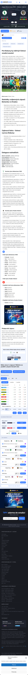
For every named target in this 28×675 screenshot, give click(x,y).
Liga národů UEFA (5, 569)
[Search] (17, 2)
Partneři (14, 654)
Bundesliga (4, 573)
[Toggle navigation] (25, 2)
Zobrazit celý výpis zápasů (14, 485)
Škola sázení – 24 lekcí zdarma (8, 608)
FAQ (11, 654)
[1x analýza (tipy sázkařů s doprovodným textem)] (25, 443)
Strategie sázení (5, 609)
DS (16, 378)
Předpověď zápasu (6, 46)
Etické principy (12, 653)
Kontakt (8, 654)
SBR (12, 378)
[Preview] (22, 461)
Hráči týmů (13, 43)
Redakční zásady (19, 653)
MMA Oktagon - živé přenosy (8, 598)
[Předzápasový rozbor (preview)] (22, 462)
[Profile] (19, 2)
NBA (2, 548)
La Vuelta (4, 552)
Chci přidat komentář (6, 371)
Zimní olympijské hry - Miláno (8, 588)
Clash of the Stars (5, 559)
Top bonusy (4, 618)
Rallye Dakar (4, 557)
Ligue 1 (3, 578)
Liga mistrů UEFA (5, 570)
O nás (3, 653)
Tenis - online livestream (7, 596)
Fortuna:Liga (4, 580)
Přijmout (14, 664)
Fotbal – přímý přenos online (7, 590)
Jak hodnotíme (4, 654)
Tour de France (5, 551)
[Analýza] (25, 443)
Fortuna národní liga (6, 581)
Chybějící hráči (20, 43)
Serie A (3, 577)
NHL (2, 537)
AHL (2, 538)
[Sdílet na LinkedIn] (25, 38)
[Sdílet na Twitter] (23, 38)
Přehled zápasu (5, 31)
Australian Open (5, 541)
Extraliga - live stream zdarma (8, 593)
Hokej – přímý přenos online (7, 591)
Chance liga (14, 24)
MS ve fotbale (4, 564)
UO (8, 378)
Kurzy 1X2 (4, 378)
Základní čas (4, 382)
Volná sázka (5, 621)
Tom (5, 35)
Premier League (5, 572)
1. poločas (12, 382)
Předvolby (14, 672)
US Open (3, 546)
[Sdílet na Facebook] (22, 38)
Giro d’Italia (4, 554)
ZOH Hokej (4, 534)
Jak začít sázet (5, 606)
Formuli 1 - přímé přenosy (7, 599)
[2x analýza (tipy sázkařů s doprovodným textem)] (25, 452)
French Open (4, 545)
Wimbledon (4, 543)
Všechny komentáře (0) (19, 371)
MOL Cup (4, 583)
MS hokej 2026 (5, 535)
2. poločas (18, 382)
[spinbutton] (7, 409)
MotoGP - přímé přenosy (7, 601)
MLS (2, 549)
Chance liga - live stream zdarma (9, 594)
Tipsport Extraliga (5, 540)
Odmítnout (14, 668)
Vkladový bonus (18, 621)
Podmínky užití (7, 653)
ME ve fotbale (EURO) (6, 566)
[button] (26, 658)
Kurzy (20, 31)
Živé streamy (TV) (5, 614)
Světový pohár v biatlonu (7, 555)
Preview (13, 31)
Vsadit (15, 412)
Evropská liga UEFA (6, 567)
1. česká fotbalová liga (21, 26)
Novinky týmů (5, 43)
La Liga (3, 575)
